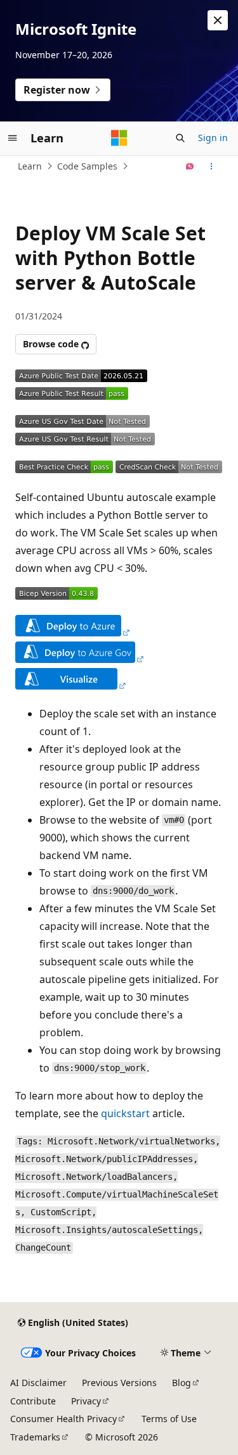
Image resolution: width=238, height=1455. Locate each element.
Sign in (213, 138)
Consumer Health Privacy (63, 1419)
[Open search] (180, 138)
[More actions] (212, 166)
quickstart (125, 1113)
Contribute (33, 1401)
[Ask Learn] (190, 166)
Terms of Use (169, 1419)
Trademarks (35, 1437)
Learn (30, 166)
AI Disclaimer (38, 1383)
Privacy (86, 1401)
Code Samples (87, 166)
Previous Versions (119, 1383)
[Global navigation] (12, 138)
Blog (181, 1383)
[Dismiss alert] (218, 20)
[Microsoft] (119, 138)
